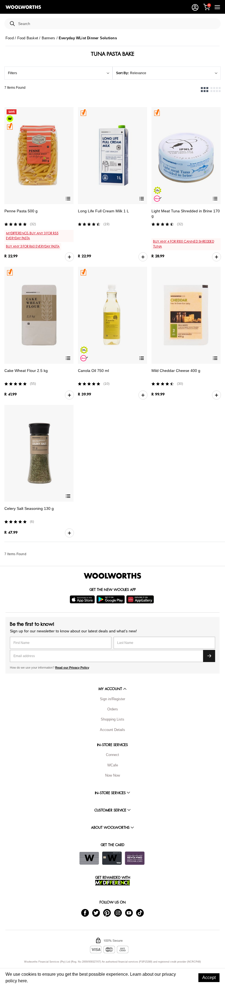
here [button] (22, 980)
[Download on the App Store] (83, 599)
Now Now (112, 775)
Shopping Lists (112, 719)
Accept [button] (209, 977)
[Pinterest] (107, 913)
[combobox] (117, 24)
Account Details (112, 730)
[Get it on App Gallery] (140, 599)
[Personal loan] (134, 858)
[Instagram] (118, 913)
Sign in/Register (112, 699)
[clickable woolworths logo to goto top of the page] (112, 576)
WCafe (112, 765)
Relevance (138, 73)
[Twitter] (96, 913)
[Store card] (89, 858)
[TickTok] (140, 913)
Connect (112, 755)
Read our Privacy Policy (72, 667)
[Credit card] (112, 858)
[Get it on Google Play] (111, 599)
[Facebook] (85, 913)
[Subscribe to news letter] (209, 656)
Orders (112, 709)
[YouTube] (129, 913)
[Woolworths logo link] (23, 7)
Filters (12, 73)
